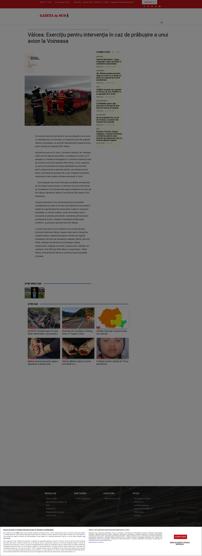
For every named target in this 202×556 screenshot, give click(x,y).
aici (16, 548)
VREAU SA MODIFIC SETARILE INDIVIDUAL (180, 543)
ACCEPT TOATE (180, 537)
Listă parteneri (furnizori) (96, 542)
